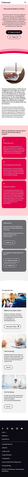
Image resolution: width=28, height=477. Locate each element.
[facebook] (3, 428)
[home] (5, 2)
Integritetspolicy (7, 455)
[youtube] (22, 428)
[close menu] (25, 2)
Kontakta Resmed (7, 444)
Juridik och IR (5, 451)
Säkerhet (4, 447)
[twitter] (7, 428)
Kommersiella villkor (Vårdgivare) (11, 462)
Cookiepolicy (6, 458)
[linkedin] (12, 428)
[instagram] (17, 428)
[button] (14, 32)
